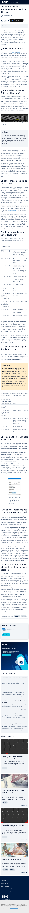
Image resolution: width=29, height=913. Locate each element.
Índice (5, 25)
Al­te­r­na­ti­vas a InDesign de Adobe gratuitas (12, 724)
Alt (15, 52)
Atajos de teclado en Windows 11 (13, 859)
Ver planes (6, 635)
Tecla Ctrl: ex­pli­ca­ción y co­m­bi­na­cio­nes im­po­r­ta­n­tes (13, 826)
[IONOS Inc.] (14, 896)
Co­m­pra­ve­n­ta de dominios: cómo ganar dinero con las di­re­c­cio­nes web (14, 678)
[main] (14, 325)
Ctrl (13, 52)
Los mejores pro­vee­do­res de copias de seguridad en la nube (14, 701)
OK (3, 910)
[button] (14, 656)
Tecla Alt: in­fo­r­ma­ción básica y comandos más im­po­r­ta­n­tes (12, 757)
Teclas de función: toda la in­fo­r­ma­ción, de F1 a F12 (13, 791)
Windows (24, 616)
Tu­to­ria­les (16, 616)
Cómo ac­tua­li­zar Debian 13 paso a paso (11, 713)
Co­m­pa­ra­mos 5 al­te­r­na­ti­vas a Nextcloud (12, 690)
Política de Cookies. (14, 908)
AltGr (18, 52)
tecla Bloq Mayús (12, 210)
